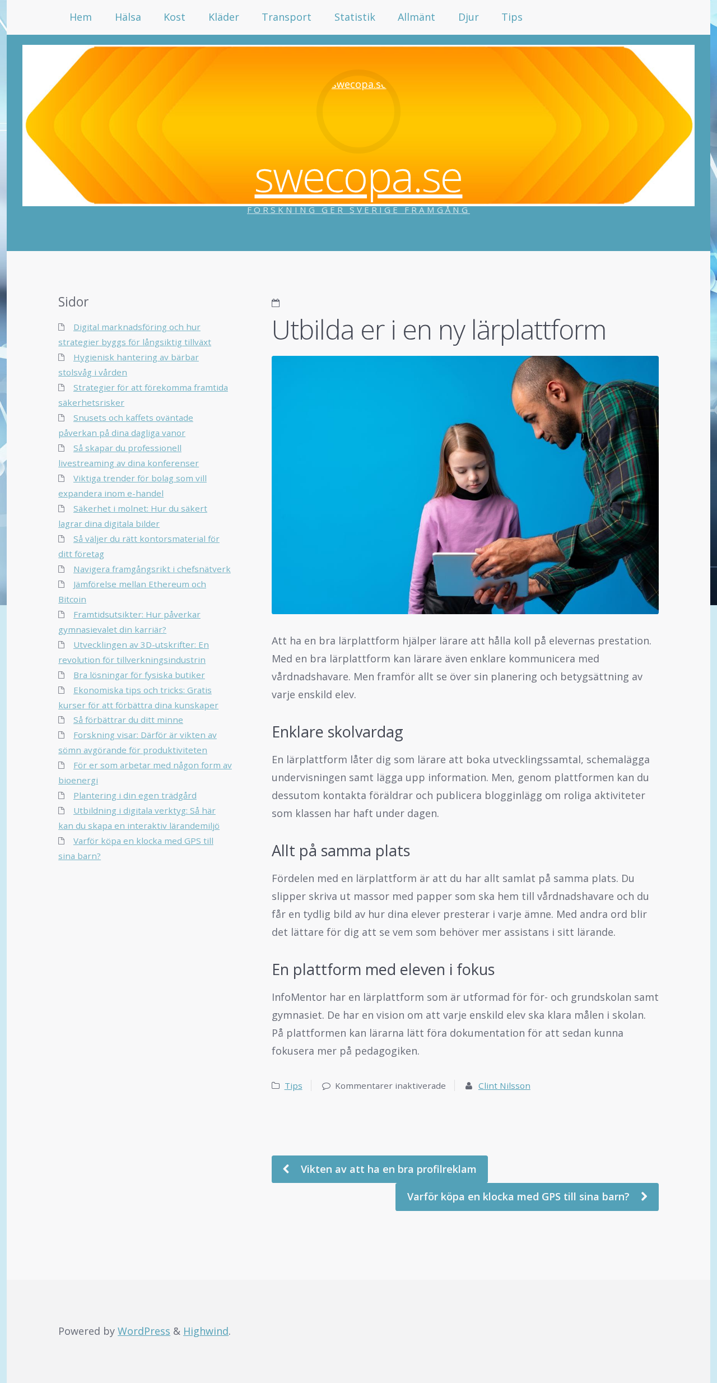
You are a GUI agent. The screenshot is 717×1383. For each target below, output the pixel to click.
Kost (174, 17)
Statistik (354, 17)
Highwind (206, 1331)
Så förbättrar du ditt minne (128, 719)
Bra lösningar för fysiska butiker (139, 674)
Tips (512, 17)
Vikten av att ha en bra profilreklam (387, 1169)
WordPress (144, 1331)
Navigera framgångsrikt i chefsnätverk (152, 568)
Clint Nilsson (504, 1085)
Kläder (223, 17)
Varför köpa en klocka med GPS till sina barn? (519, 1196)
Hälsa (128, 17)
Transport (286, 17)
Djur (468, 17)
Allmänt (416, 17)
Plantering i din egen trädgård (135, 795)
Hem (80, 17)
